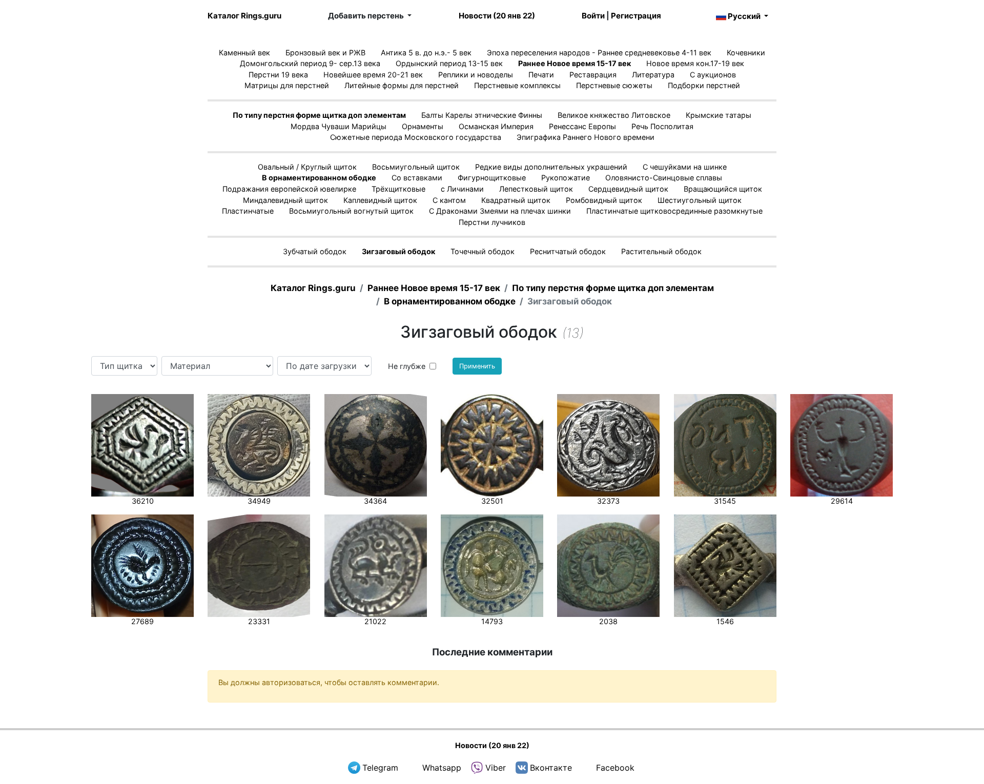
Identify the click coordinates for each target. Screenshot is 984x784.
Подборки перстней (704, 85)
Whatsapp (441, 767)
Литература (653, 74)
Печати (541, 74)
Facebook (615, 767)
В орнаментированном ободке (319, 177)
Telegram (380, 767)
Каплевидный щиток (380, 200)
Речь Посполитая (662, 126)
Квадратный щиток (515, 200)
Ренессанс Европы (582, 126)
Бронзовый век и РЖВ (325, 52)
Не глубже (406, 366)
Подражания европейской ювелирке (289, 188)
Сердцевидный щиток (628, 188)
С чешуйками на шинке (685, 166)
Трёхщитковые (398, 188)
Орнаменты (422, 126)
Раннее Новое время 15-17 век (574, 63)
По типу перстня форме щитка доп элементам (319, 115)
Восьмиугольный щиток (416, 166)
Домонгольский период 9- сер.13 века (310, 63)
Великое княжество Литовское (614, 115)
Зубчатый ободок (314, 251)
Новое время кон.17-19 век (695, 63)
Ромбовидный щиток (604, 200)
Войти (593, 15)
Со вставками (417, 177)
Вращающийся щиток (723, 188)
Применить (477, 366)
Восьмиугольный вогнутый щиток (351, 211)
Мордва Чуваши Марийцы (338, 126)
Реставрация (593, 74)
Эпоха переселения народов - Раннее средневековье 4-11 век (599, 52)
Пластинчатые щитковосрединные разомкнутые (674, 211)
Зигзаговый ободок (398, 251)
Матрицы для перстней (286, 85)
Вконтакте (551, 767)
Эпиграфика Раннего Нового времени (585, 137)
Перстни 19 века (278, 74)
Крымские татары (718, 115)
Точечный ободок (482, 251)
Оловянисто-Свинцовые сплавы (663, 177)
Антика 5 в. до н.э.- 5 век (426, 52)
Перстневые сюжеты (614, 85)
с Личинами (462, 188)
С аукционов (713, 74)
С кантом (449, 200)
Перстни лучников (492, 222)
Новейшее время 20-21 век (373, 74)
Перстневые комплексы (517, 85)
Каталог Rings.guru (244, 15)
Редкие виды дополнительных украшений (551, 166)
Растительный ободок (661, 251)
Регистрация (636, 15)
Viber (495, 767)
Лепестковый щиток (536, 188)
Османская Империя (496, 126)
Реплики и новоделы (475, 74)
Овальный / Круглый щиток (307, 166)
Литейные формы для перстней (401, 85)
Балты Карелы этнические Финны (481, 115)
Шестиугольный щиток (700, 200)
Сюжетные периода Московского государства (415, 137)
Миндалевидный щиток (285, 200)
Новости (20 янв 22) (497, 15)
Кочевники (746, 52)
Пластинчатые (248, 211)
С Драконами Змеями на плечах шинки (500, 211)
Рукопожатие (565, 177)
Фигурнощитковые (492, 177)
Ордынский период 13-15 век (449, 63)
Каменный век (244, 52)
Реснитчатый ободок (568, 251)
